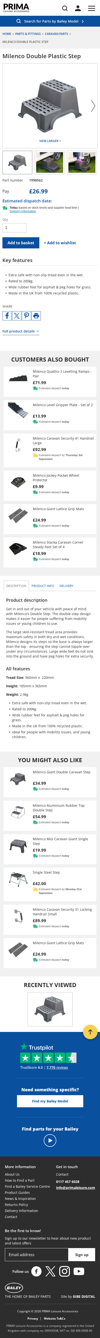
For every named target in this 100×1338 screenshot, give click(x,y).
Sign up (82, 1254)
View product (50, 382)
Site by (78, 1296)
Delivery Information (21, 1210)
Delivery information (23, 211)
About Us (12, 1174)
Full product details (18, 331)
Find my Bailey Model (50, 1101)
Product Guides (17, 1192)
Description (16, 586)
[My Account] (77, 8)
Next (93, 105)
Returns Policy (16, 1204)
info (43, 586)
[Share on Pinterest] (26, 315)
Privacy (32, 1318)
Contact (11, 1216)
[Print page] (36, 315)
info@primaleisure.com (75, 1187)
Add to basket (21, 242)
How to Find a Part (19, 1180)
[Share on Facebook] (7, 315)
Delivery (66, 586)
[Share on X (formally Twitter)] (16, 315)
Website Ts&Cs (54, 1318)
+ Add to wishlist (60, 242)
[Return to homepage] (16, 8)
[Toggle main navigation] (91, 8)
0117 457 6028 (67, 1181)
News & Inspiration (20, 1198)
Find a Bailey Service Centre (27, 1186)
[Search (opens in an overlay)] (64, 8)
